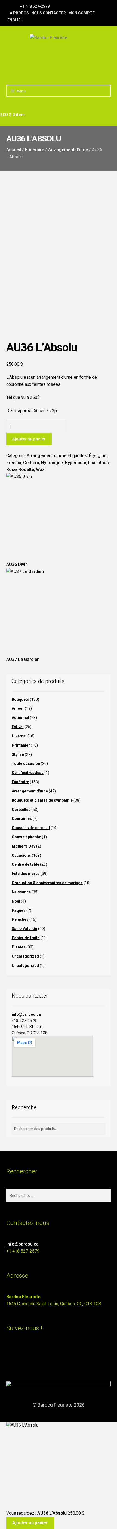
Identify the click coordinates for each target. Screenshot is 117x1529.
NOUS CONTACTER (48, 13)
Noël (16, 901)
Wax (40, 469)
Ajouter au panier (28, 438)
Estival (18, 727)
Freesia (13, 462)
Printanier (21, 745)
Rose (11, 469)
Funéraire (34, 149)
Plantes (19, 947)
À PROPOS (19, 13)
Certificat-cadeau (28, 772)
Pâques (19, 910)
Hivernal (19, 736)
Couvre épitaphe (26, 837)
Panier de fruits (26, 938)
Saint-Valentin (24, 928)
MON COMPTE (81, 13)
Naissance (21, 892)
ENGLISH (15, 20)
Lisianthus (98, 462)
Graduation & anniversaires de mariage (47, 883)
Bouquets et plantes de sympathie (42, 800)
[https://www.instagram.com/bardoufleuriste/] (15, 5)
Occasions (21, 855)
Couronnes (22, 818)
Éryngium (98, 455)
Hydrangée (52, 462)
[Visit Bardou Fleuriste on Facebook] (9, 1361)
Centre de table (25, 864)
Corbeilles (21, 809)
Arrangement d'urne (68, 149)
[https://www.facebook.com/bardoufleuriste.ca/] (8, 5)
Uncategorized (25, 956)
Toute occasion (26, 763)
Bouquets (20, 699)
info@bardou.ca (26, 1014)
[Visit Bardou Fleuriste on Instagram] (9, 1351)
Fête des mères (26, 873)
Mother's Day (23, 846)
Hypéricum (75, 462)
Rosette (26, 469)
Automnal (20, 717)
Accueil (13, 149)
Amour (18, 708)
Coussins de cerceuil (31, 828)
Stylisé (18, 754)
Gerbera (31, 462)
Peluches (20, 919)
